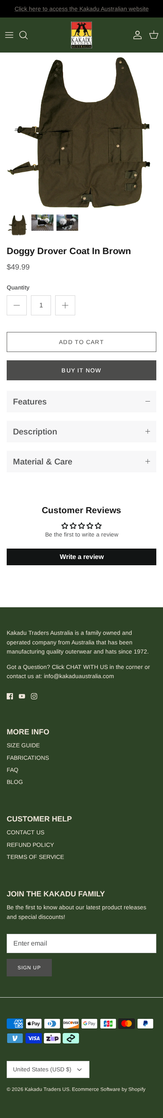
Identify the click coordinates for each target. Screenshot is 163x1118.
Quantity (18, 287)
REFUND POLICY (30, 844)
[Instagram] (34, 696)
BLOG (15, 782)
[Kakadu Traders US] (81, 35)
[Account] (135, 35)
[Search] (27, 35)
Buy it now (81, 370)
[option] (81, 131)
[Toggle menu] (9, 35)
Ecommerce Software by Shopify (108, 1089)
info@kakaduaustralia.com (79, 676)
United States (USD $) (42, 1069)
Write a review (82, 556)
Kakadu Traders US (47, 1089)
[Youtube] (22, 696)
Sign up (29, 968)
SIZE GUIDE (23, 745)
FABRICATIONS (28, 757)
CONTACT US (25, 832)
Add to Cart (81, 342)
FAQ (12, 769)
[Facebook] (10, 696)
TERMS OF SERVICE (35, 856)
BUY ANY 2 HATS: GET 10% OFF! (81, 12)
